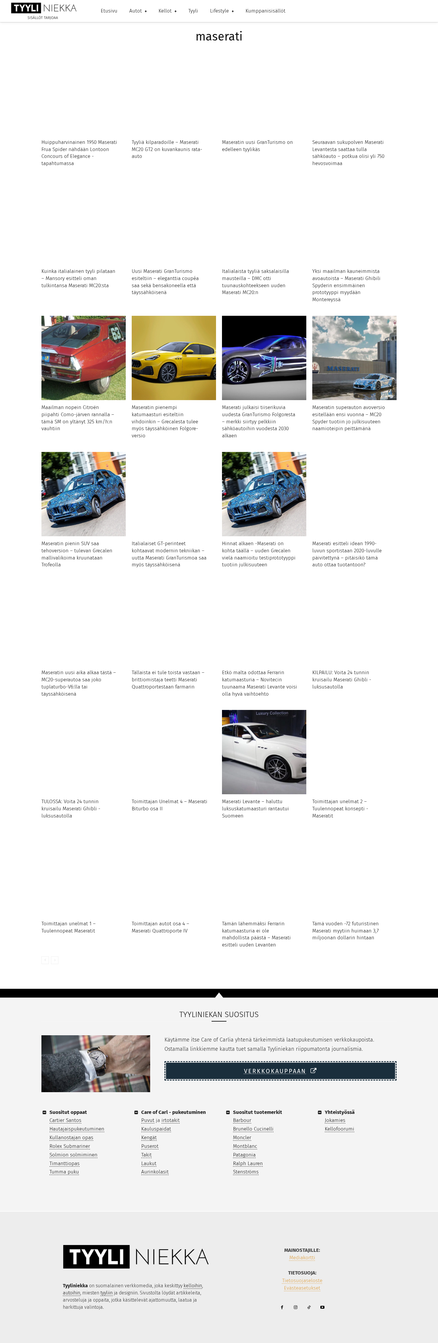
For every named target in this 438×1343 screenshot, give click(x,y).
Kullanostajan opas (71, 1137)
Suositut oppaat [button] (68, 1112)
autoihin (71, 1293)
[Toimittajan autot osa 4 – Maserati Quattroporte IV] (174, 874)
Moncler (242, 1137)
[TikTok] (309, 1307)
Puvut (147, 1120)
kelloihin (193, 1285)
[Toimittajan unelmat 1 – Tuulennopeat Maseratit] (83, 874)
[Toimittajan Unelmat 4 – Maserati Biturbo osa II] (174, 752)
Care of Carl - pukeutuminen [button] (173, 1112)
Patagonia (244, 1155)
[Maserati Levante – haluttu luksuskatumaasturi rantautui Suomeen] (264, 752)
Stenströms (246, 1172)
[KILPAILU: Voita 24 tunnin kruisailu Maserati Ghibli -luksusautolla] (354, 623)
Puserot (150, 1146)
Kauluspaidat (156, 1129)
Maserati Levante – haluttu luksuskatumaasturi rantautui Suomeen (255, 808)
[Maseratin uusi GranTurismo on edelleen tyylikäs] (264, 93)
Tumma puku (64, 1172)
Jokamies (335, 1120)
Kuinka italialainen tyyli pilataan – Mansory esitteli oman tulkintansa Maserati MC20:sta (78, 278)
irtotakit (170, 1120)
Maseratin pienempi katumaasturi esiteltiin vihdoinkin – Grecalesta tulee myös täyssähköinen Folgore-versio (165, 421)
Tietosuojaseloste (302, 1280)
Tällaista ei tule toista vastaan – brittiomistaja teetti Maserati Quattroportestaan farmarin (168, 679)
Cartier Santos (65, 1120)
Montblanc (245, 1146)
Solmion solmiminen (73, 1155)
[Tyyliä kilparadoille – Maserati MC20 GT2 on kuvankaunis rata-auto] (174, 93)
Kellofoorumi (339, 1129)
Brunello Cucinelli (253, 1129)
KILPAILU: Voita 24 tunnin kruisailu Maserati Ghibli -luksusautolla (341, 679)
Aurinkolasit (155, 1172)
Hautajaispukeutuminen (76, 1129)
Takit (146, 1155)
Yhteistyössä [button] (340, 1112)
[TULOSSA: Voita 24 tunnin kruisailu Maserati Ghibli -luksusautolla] (83, 752)
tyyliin (106, 1293)
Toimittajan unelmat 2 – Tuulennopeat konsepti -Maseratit (340, 808)
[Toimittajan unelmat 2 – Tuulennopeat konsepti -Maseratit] (354, 752)
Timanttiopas (64, 1163)
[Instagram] (295, 1307)
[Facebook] (282, 1307)
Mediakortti (302, 1258)
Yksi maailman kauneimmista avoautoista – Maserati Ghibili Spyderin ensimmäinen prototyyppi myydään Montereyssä (346, 285)
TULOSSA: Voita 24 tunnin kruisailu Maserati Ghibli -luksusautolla (70, 808)
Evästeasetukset (302, 1288)
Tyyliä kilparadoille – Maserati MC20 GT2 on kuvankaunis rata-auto (167, 149)
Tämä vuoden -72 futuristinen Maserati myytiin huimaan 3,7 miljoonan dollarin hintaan (345, 931)
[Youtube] (322, 1307)
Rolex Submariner (69, 1146)
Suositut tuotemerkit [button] (257, 1112)
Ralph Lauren (248, 1163)
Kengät (149, 1137)
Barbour (242, 1120)
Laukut (148, 1163)
